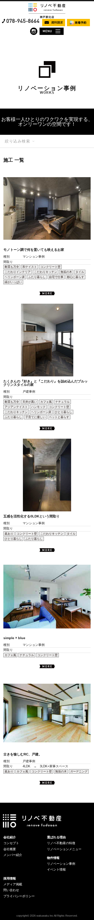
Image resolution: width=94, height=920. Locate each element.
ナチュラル (62, 402)
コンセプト (11, 843)
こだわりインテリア (18, 272)
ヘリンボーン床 (15, 277)
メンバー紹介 (12, 855)
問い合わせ (11, 890)
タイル (79, 272)
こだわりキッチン (45, 272)
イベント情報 (56, 869)
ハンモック (38, 407)
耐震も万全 (12, 267)
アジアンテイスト (16, 407)
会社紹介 (9, 837)
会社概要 (9, 849)
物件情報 (53, 857)
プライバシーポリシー (19, 896)
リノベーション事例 (61, 863)
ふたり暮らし (37, 277)
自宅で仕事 (56, 277)
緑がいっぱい (13, 282)
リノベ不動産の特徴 (61, 843)
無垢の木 (66, 272)
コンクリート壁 (50, 267)
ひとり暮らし (63, 412)
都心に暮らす (75, 277)
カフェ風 (46, 402)
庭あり (9, 533)
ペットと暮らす (59, 417)
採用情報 (9, 878)
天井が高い (29, 402)
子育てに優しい (35, 417)
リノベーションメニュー (64, 849)
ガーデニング (78, 771)
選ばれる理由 (56, 837)
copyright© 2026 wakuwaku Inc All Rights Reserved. (47, 915)
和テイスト (29, 267)
